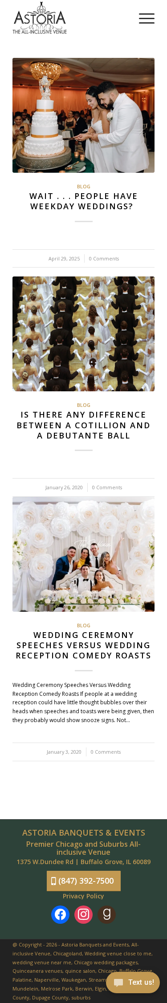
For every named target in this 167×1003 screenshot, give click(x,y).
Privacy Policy (83, 896)
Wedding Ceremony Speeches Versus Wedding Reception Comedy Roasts (83, 645)
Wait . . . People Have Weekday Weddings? (83, 201)
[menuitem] (142, 18)
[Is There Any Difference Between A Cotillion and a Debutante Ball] (83, 333)
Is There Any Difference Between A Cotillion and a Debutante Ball (83, 425)
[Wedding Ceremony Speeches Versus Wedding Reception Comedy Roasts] (83, 554)
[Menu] (142, 18)
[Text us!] (133, 984)
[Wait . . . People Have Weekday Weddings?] (83, 115)
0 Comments (104, 258)
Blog (83, 186)
